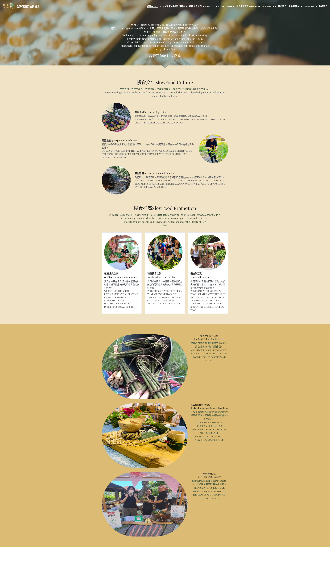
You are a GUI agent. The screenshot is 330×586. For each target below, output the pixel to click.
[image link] (8, 6)
